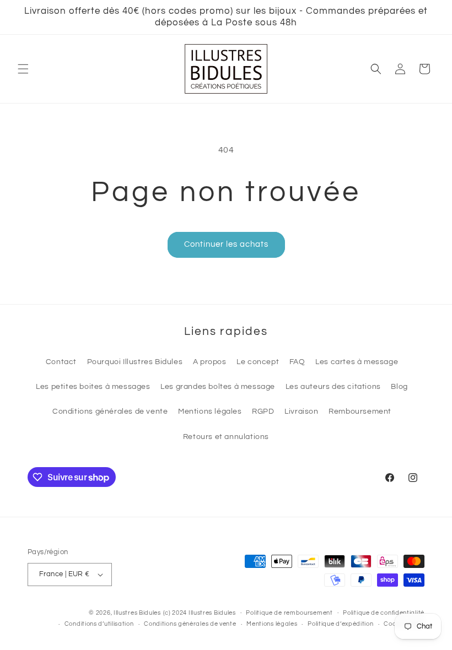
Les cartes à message (356, 362)
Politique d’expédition (340, 624)
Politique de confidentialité (383, 613)
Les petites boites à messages (93, 387)
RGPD (263, 411)
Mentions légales (210, 411)
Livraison (301, 411)
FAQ (297, 362)
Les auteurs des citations (333, 387)
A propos (210, 362)
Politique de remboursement (289, 613)
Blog (399, 387)
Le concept (257, 362)
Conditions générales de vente (110, 411)
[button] (23, 69)
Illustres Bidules (137, 613)
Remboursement (360, 411)
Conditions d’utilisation (99, 624)
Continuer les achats (226, 244)
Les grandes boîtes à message (217, 387)
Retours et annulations (226, 437)
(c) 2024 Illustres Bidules (199, 613)
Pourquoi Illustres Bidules (135, 362)
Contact (61, 362)
